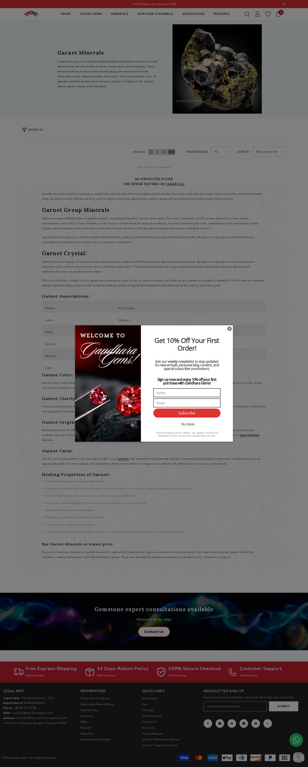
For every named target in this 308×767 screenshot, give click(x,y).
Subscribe (186, 413)
